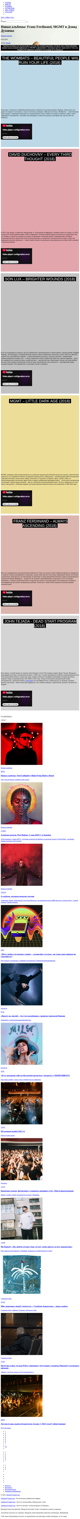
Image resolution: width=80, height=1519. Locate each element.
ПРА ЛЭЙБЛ (9, 10)
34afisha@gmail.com (8, 1498)
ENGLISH (8, 12)
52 (6, 1447)
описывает (29, 681)
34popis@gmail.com (13, 1495)
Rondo (8, 43)
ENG (12, 17)
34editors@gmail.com (8, 1502)
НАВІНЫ (8, 6)
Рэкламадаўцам (10, 1489)
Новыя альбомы (6, 36)
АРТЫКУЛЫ (9, 8)
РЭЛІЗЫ (8, 2)
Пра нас (8, 1485)
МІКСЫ (8, 4)
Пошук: (3, 21)
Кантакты (8, 1487)
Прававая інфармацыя (13, 1491)
